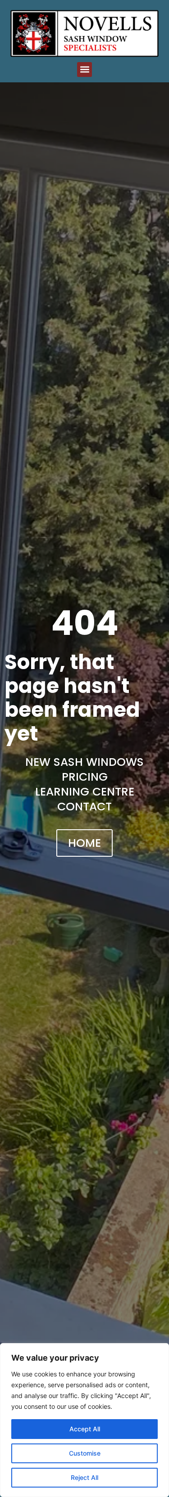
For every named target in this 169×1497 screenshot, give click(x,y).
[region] (84, 1420)
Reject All (84, 1477)
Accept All (84, 1429)
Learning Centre (84, 792)
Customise (84, 1453)
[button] (84, 69)
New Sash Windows (84, 762)
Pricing (85, 777)
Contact (84, 806)
